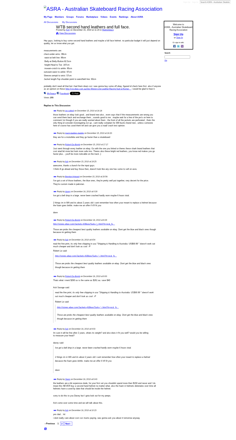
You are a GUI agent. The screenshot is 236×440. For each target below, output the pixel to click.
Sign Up (186, 2)
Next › (68, 424)
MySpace (51, 93)
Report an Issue (169, 436)
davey (67, 191)
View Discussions (67, 33)
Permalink (55, 110)
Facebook (64, 93)
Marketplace (108, 30)
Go (166, 60)
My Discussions (69, 22)
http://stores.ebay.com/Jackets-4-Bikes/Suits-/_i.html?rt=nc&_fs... (84, 224)
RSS (45, 428)
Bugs (63, 436)
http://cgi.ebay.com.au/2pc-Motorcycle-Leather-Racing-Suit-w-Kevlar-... (98, 89)
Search (233, 2)
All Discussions (51, 22)
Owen (67, 379)
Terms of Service (186, 436)
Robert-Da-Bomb (72, 144)
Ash (68, 30)
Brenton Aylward (72, 176)
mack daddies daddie (74, 133)
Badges (156, 436)
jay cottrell (69, 111)
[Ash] (49, 34)
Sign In (195, 2)
